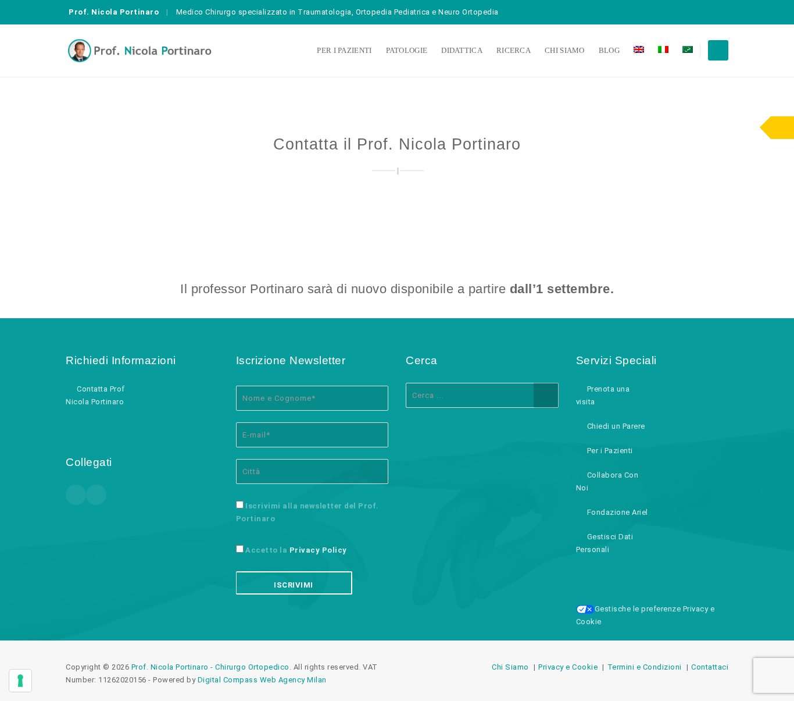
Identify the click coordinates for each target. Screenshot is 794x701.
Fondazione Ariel (617, 512)
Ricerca (513, 50)
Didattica (461, 50)
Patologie (407, 50)
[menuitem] (639, 50)
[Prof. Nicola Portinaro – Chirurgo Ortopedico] (139, 50)
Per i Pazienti (344, 50)
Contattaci (709, 667)
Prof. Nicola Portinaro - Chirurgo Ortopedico (210, 667)
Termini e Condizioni (644, 667)
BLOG (609, 50)
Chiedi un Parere (616, 426)
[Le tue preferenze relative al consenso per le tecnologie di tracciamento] (20, 681)
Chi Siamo (565, 50)
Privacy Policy (318, 550)
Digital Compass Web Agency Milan (262, 679)
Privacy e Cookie (568, 667)
